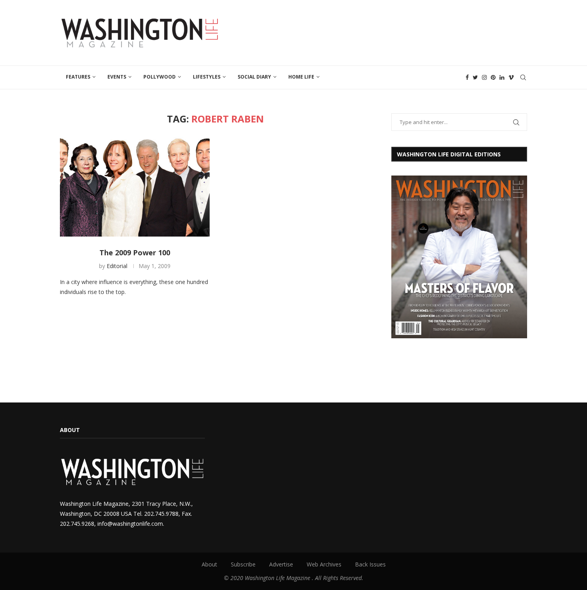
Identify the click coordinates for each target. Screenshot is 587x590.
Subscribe (243, 564)
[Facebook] (467, 77)
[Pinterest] (493, 77)
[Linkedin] (502, 77)
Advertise (281, 564)
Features (78, 76)
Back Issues (370, 564)
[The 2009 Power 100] (135, 187)
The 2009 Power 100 (134, 252)
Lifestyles (206, 76)
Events (116, 76)
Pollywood (159, 76)
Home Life (301, 76)
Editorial (117, 266)
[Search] (523, 77)
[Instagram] (484, 77)
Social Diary (254, 76)
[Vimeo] (511, 77)
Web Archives (324, 564)
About (209, 564)
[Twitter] (475, 77)
